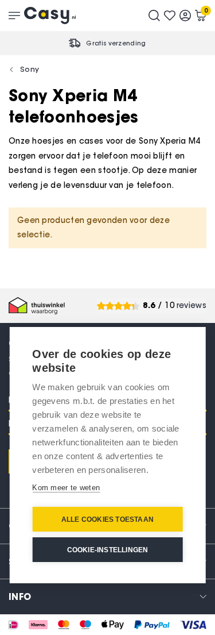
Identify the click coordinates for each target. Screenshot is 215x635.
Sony (29, 69)
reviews (191, 305)
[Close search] (154, 15)
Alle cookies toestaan (107, 519)
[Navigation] (14, 15)
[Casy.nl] (50, 15)
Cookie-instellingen (107, 550)
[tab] (107, 596)
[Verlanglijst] (169, 15)
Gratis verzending (116, 43)
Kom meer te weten (66, 487)
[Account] (185, 15)
